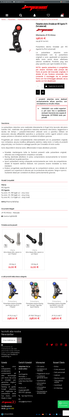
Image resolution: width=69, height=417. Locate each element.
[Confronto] (20, 237)
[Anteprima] (20, 241)
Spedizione (41, 380)
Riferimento (40, 35)
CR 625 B (34, 264)
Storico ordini (59, 378)
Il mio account (59, 369)
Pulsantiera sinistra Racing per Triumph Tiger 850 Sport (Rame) (34, 305)
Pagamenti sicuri (43, 373)
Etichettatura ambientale (42, 392)
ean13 (3, 202)
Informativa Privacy (41, 384)
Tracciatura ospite (58, 381)
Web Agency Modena (22, 414)
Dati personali (59, 372)
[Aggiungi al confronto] (43, 92)
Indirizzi (57, 375)
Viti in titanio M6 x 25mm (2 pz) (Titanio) (12, 253)
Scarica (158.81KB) (10, 216)
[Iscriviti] (19, 340)
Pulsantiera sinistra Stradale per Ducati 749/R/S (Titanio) (12, 305)
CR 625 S (12, 264)
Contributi (58, 385)
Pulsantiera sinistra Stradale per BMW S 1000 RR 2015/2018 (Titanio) (57, 305)
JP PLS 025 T (12, 316)
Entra (56, 366)
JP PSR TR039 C (34, 316)
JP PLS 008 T (57, 316)
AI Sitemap (58, 388)
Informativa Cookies (41, 388)
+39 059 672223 (7, 1)
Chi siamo (40, 366)
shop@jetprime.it (19, 1)
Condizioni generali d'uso (42, 377)
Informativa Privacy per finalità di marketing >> (10, 354)
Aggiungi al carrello (55, 86)
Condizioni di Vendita (42, 369)
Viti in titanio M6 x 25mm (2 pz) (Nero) (34, 253)
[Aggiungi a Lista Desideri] (38, 92)
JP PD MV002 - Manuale (10, 213)
